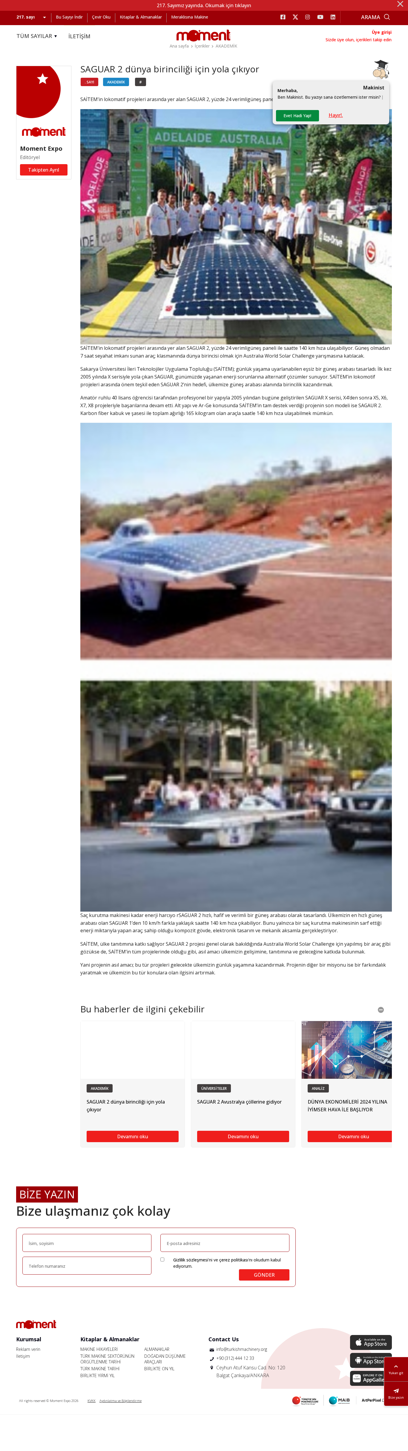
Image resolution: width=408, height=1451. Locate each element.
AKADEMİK (226, 46)
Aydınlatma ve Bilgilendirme (120, 1400)
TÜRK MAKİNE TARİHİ (100, 1368)
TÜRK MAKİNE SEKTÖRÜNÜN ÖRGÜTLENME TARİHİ (107, 1359)
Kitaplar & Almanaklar (141, 17)
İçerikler (202, 46)
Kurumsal (28, 1339)
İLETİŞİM (79, 36)
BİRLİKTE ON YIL (159, 1368)
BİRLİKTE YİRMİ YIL (97, 1375)
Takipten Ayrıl (43, 170)
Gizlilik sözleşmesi (190, 1260)
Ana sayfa (179, 46)
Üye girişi (382, 32)
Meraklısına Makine (189, 17)
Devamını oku (132, 1136)
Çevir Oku (101, 17)
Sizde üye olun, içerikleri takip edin (359, 39)
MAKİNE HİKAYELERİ (99, 1349)
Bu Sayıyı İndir (69, 17)
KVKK (92, 1400)
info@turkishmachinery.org (241, 1349)
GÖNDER (264, 1275)
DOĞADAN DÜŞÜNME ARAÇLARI (165, 1359)
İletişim (23, 1356)
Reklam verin (28, 1349)
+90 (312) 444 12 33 (235, 1358)
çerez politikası (233, 1260)
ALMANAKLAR (156, 1349)
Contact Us (223, 1339)
